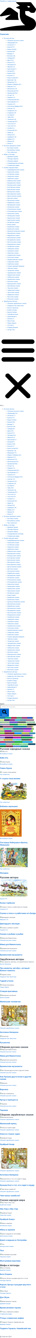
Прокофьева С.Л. (13, 102)
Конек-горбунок (7, 903)
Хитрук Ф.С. (11, 135)
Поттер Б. (10, 325)
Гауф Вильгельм (12, 314)
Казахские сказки (13, 213)
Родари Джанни (12, 327)
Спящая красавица (8, 991)
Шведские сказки (13, 294)
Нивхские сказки (13, 253)
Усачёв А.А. (11, 128)
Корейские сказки (13, 227)
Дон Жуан (4, 1297)
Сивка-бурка (6, 768)
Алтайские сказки (13, 174)
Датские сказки (12, 198)
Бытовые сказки (12, 148)
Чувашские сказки (13, 290)
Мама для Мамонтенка (10, 944)
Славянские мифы (13, 165)
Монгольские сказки (14, 242)
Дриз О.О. (10, 60)
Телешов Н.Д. (11, 119)
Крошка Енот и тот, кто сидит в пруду (17, 1185)
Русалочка (5, 1042)
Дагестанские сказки (14, 196)
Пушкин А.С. (11, 104)
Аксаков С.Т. (11, 45)
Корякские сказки (13, 229)
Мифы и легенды (9, 154)
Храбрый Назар (7, 1144)
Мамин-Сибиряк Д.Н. (14, 84)
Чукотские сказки (13, 292)
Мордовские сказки (13, 244)
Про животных (12, 152)
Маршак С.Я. (11, 86)
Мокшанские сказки (14, 237)
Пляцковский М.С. (13, 99)
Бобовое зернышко (9, 806)
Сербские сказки (13, 264)
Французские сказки (14, 284)
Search (2, 704)
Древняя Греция (12, 156)
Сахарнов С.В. (12, 110)
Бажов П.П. (11, 47)
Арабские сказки (13, 178)
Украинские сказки (13, 279)
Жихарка (4, 873)
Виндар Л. (10, 53)
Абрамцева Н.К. (12, 42)
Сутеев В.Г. (11, 115)
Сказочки (4, 34)
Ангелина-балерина (9, 1032)
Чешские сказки (12, 288)
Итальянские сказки (14, 209)
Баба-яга (4, 758)
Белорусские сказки (14, 185)
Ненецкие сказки (13, 251)
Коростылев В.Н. (12, 78)
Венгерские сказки (13, 192)
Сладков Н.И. (11, 113)
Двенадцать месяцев (10, 924)
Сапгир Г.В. (11, 108)
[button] (18, 369)
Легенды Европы (12, 159)
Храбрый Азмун (7, 1219)
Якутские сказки (12, 297)
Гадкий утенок (6, 981)
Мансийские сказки (13, 233)
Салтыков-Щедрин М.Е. (15, 106)
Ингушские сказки (13, 200)
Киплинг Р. (10, 319)
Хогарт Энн (11, 330)
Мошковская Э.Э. (13, 91)
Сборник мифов (12, 161)
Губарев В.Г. (11, 58)
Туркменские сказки (14, 273)
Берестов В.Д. (12, 49)
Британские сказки (13, 189)
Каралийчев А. (12, 316)
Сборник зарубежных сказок (16, 303)
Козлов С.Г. (11, 75)
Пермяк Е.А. (11, 97)
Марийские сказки (13, 235)
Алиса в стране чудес (10, 1134)
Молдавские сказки (13, 240)
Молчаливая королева (10, 1261)
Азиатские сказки (13, 172)
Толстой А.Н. (11, 124)
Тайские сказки (12, 268)
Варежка (4, 1089)
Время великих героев (10, 1308)
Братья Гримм (12, 312)
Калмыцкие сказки (13, 216)
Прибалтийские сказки (15, 259)
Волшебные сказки (13, 150)
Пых (2, 1250)
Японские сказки (12, 299)
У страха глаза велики (10, 778)
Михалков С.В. (12, 89)
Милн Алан (11, 321)
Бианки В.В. (11, 51)
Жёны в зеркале (7, 1230)
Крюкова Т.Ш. (11, 80)
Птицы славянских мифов (12, 1318)
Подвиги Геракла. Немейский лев (15, 1328)
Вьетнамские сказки (14, 194)
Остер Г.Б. (10, 95)
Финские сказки (12, 281)
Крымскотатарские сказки (16, 231)
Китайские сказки (13, 222)
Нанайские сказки (13, 246)
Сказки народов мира (11, 167)
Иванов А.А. (11, 67)
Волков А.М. (11, 56)
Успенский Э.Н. (12, 130)
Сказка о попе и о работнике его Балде (18, 913)
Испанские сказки (13, 207)
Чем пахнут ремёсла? (10, 1196)
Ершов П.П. (11, 62)
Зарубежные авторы (10, 301)
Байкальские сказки (14, 181)
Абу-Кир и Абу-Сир (9, 1209)
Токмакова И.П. (12, 121)
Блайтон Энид (12, 310)
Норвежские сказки (13, 255)
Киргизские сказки (13, 220)
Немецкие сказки (13, 248)
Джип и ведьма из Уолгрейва (13, 1240)
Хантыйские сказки (13, 286)
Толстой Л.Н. (11, 126)
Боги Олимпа (6, 1274)
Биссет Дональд (12, 308)
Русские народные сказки (12, 145)
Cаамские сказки (13, 262)
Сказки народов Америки (15, 266)
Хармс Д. (10, 132)
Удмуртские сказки (13, 275)
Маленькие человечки (10, 1002)
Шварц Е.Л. (11, 139)
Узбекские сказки (13, 277)
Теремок (4, 1110)
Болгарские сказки (13, 187)
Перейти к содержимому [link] (8, 1)
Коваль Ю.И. (11, 73)
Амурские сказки (13, 176)
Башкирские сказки (13, 183)
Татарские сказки (13, 270)
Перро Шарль (11, 323)
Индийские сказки (13, 202)
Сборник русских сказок (15, 40)
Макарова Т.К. (12, 82)
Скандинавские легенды (15, 163)
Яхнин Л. (10, 143)
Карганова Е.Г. (12, 69)
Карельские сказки (13, 218)
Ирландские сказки (13, 205)
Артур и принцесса (9, 1100)
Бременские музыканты (11, 955)
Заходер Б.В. (11, 64)
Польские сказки (13, 257)
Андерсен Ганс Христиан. (15, 305)
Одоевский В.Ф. (12, 93)
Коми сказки (11, 224)
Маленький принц (8, 1123)
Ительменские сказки (14, 211)
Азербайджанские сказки (15, 170)
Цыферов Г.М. (12, 137)
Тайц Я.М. (10, 117)
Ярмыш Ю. (10, 141)
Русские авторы (9, 38)
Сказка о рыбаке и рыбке (11, 934)
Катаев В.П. (11, 71)
